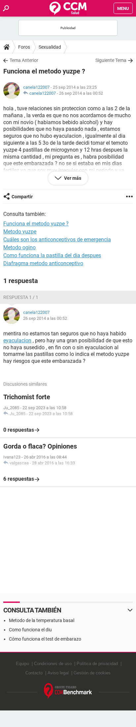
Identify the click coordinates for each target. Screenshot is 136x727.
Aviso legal (58, 672)
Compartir (22, 196)
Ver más (72, 178)
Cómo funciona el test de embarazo (45, 639)
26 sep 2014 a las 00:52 (81, 93)
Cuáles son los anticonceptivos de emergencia (57, 239)
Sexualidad (50, 47)
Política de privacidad (97, 663)
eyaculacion (17, 340)
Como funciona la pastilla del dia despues (52, 255)
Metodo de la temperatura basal (41, 620)
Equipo (22, 663)
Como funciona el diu (30, 629)
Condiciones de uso (53, 663)
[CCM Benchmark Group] (68, 691)
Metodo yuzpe (19, 231)
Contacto (34, 672)
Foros (24, 47)
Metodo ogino (19, 247)
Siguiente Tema (110, 60)
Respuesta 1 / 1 (20, 297)
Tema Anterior (24, 60)
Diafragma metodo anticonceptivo (43, 263)
